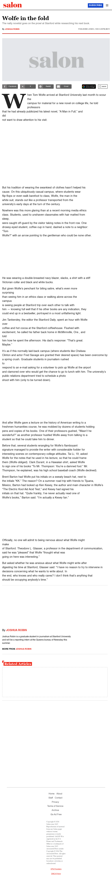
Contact (58, 798)
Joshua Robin (12, 29)
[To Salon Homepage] (12, 5)
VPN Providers (56, 869)
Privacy (55, 802)
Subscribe (95, 5)
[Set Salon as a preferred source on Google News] (89, 86)
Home (51, 794)
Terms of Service (55, 806)
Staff (50, 798)
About (59, 794)
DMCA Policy (56, 874)
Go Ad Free (56, 815)
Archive (55, 810)
